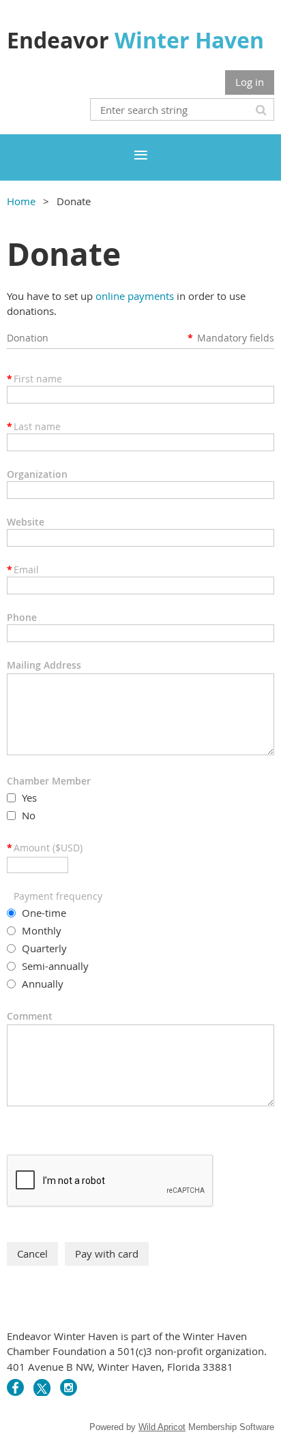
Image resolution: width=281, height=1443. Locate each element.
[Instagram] (68, 1387)
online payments (134, 296)
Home (21, 201)
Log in (249, 82)
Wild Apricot (162, 1427)
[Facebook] (15, 1387)
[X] (41, 1387)
